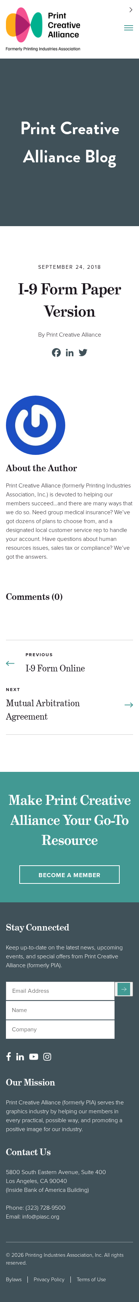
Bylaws (13, 1279)
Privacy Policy (49, 1279)
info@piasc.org (40, 1216)
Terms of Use (91, 1279)
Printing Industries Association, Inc (63, 1255)
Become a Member (69, 875)
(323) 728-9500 (46, 1208)
